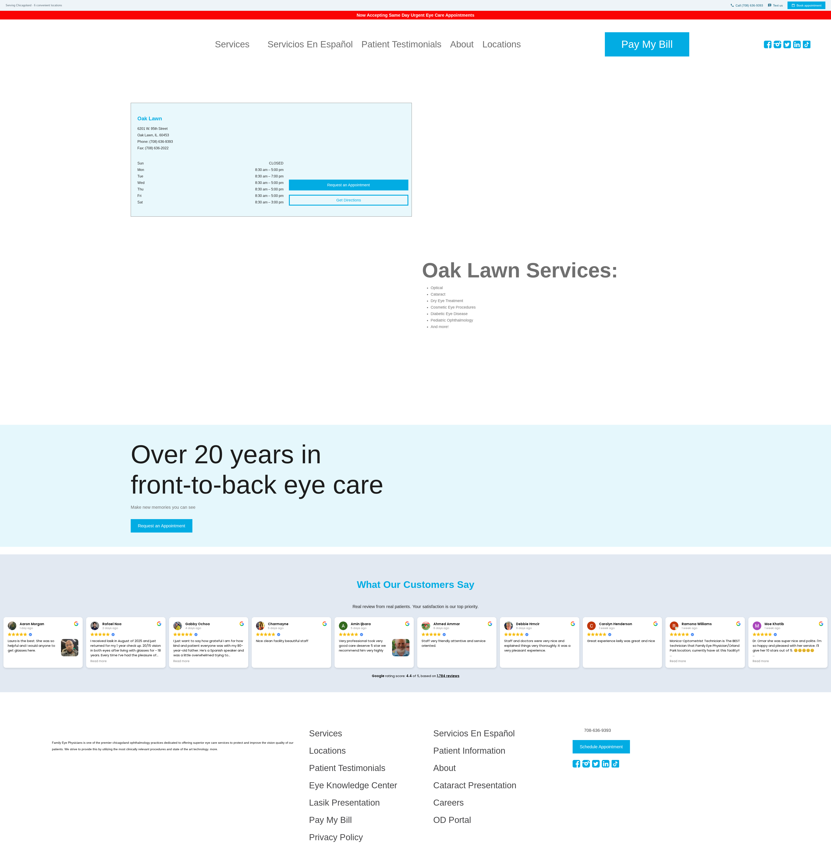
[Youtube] (816, 44)
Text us (778, 5)
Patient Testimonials (401, 44)
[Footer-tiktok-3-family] (806, 44)
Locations (501, 44)
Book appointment (809, 5)
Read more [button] (98, 661)
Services (232, 44)
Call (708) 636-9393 (749, 5)
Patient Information (469, 750)
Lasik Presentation (344, 802)
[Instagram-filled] (777, 44)
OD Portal (452, 820)
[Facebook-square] (767, 44)
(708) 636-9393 (161, 141)
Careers (448, 802)
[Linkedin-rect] (797, 44)
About (462, 44)
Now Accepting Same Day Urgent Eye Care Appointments (415, 15)
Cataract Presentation (474, 785)
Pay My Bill (330, 820)
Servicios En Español (310, 44)
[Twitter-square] (787, 44)
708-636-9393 (597, 730)
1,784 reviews (448, 676)
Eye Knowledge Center (353, 785)
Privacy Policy (336, 837)
